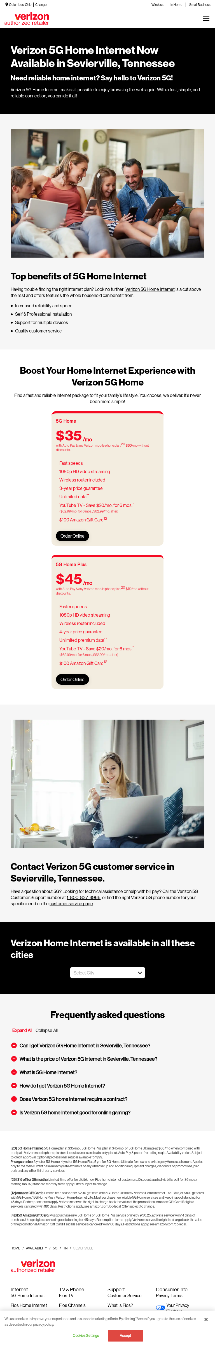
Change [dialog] (40, 5)
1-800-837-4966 (84, 897)
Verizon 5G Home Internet (150, 289)
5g (55, 1248)
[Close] (206, 1319)
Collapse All (47, 1030)
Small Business (200, 5)
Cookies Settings (86, 1335)
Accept (125, 1335)
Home (15, 1248)
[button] (140, 973)
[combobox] (101, 972)
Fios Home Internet (29, 1305)
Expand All (22, 1030)
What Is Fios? (120, 1305)
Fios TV (66, 1295)
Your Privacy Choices (177, 1307)
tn (65, 1248)
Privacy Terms (169, 1295)
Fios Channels (72, 1305)
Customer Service (125, 1295)
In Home (176, 5)
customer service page (71, 903)
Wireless (157, 5)
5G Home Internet (28, 1295)
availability (36, 1248)
